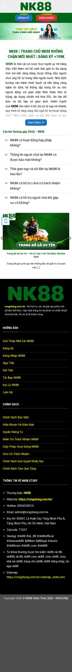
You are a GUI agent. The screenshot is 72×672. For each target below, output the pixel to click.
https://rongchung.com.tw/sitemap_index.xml (36, 577)
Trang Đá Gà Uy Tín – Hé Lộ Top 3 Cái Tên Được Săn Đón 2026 (36, 255)
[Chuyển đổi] (6, 141)
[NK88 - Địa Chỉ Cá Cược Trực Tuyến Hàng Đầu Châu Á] (36, 6)
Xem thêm (34, 122)
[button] (5, 6)
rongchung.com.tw (15, 306)
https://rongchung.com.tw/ (36, 499)
